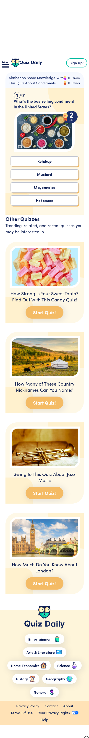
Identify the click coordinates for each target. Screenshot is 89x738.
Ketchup (44, 161)
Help (44, 719)
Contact (51, 705)
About (68, 705)
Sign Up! (77, 62)
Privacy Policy (27, 705)
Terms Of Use (21, 712)
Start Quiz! (44, 312)
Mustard (44, 174)
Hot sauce (44, 200)
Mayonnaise (44, 187)
